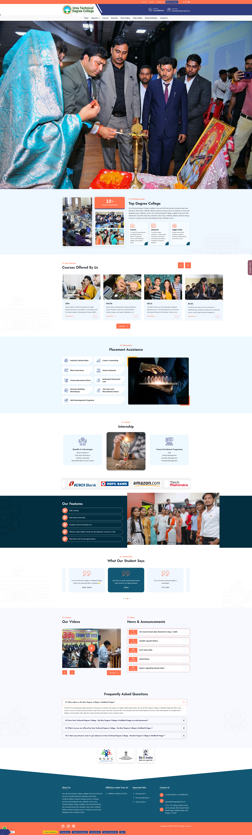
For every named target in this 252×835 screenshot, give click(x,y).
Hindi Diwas (144, 659)
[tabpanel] (126, 580)
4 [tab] (129, 598)
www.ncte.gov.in (140, 802)
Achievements (102, 832)
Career (151, 2)
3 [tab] (127, 598)
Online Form (161, 2)
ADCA (109, 304)
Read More (69, 316)
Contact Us (164, 18)
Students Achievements (24, 832)
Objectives (177, 230)
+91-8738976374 (158, 10)
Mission (155, 230)
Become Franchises (172, 2)
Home (86, 18)
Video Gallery (137, 18)
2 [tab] (125, 598)
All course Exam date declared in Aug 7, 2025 (158, 632)
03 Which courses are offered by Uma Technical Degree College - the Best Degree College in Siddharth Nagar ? (108, 728)
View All (122, 326)
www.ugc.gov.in (140, 793)
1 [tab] (123, 598)
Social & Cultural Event (54, 832)
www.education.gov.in (142, 798)
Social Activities (39, 832)
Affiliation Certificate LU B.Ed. (117, 793)
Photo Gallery (125, 18)
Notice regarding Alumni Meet (151, 668)
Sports (66, 832)
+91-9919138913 (170, 794)
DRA (190, 304)
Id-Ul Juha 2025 (145, 650)
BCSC (68, 304)
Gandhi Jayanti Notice (148, 641)
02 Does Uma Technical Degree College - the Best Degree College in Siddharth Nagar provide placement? (106, 720)
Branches (114, 18)
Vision (133, 230)
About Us (94, 18)
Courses (105, 18)
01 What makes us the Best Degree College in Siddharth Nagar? (90, 702)
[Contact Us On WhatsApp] (4, 828)
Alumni (144, 2)
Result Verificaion (151, 18)
